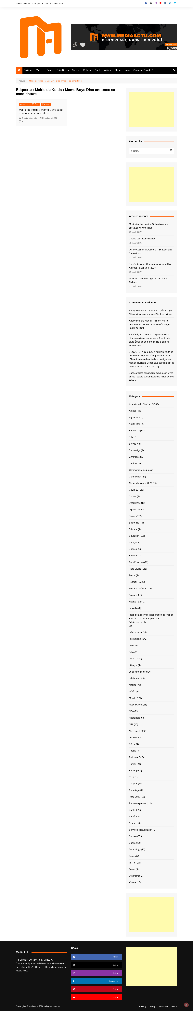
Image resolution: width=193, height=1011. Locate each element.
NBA (131, 711)
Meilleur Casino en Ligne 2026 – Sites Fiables (148, 280)
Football (133, 582)
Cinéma (133, 463)
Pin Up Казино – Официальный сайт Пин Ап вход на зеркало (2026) (150, 266)
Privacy (142, 1006)
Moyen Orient (135, 704)
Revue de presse (137, 803)
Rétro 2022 (134, 797)
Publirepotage (136, 770)
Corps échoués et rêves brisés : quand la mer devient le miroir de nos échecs (151, 376)
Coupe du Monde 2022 (140, 483)
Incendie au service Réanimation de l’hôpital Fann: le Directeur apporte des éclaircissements (151, 618)
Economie (134, 523)
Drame (132, 516)
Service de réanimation (140, 830)
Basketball (134, 430)
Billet (131, 437)
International (135, 639)
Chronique (134, 457)
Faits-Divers (63, 70)
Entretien (133, 555)
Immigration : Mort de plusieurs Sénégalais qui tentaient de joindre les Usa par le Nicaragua (151, 363)
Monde (118, 70)
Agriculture (134, 417)
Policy (152, 1006)
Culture (132, 496)
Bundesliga (134, 450)
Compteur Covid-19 (41, 3)
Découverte (135, 503)
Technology (135, 849)
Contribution (135, 476)
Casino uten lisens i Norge (142, 238)
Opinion (133, 737)
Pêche (132, 744)
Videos (39, 70)
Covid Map (58, 3)
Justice (132, 658)
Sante (98, 70)
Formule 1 (134, 595)
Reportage (134, 790)
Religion (87, 70)
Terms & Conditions (168, 1006)
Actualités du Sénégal (29, 104)
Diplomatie (134, 509)
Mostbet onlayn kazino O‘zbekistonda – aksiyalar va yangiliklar (148, 226)
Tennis (132, 856)
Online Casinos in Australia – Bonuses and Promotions (150, 251)
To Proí (132, 863)
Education (134, 536)
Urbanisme (134, 876)
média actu (134, 678)
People (132, 751)
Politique (28, 70)
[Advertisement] (151, 109)
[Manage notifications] (186, 1005)
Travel (132, 869)
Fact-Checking (136, 562)
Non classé (134, 731)
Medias (132, 685)
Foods (132, 575)
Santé (132, 816)
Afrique (107, 70)
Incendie (133, 608)
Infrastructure (135, 632)
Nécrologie (134, 718)
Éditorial (133, 529)
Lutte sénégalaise (138, 672)
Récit (131, 777)
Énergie (133, 542)
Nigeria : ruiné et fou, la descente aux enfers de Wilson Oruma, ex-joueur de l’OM (150, 324)
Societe (76, 70)
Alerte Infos (134, 424)
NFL (131, 724)
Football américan (138, 588)
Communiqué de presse (141, 470)
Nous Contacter (23, 3)
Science (133, 823)
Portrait (132, 764)
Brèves (132, 444)
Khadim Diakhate (29, 118)
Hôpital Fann (135, 601)
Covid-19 (133, 490)
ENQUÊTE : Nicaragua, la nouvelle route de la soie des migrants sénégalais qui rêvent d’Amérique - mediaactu (151, 355)
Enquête (133, 549)
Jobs (127, 70)
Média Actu (21, 970)
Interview (133, 645)
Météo (132, 691)
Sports (50, 70)
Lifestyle (133, 665)
